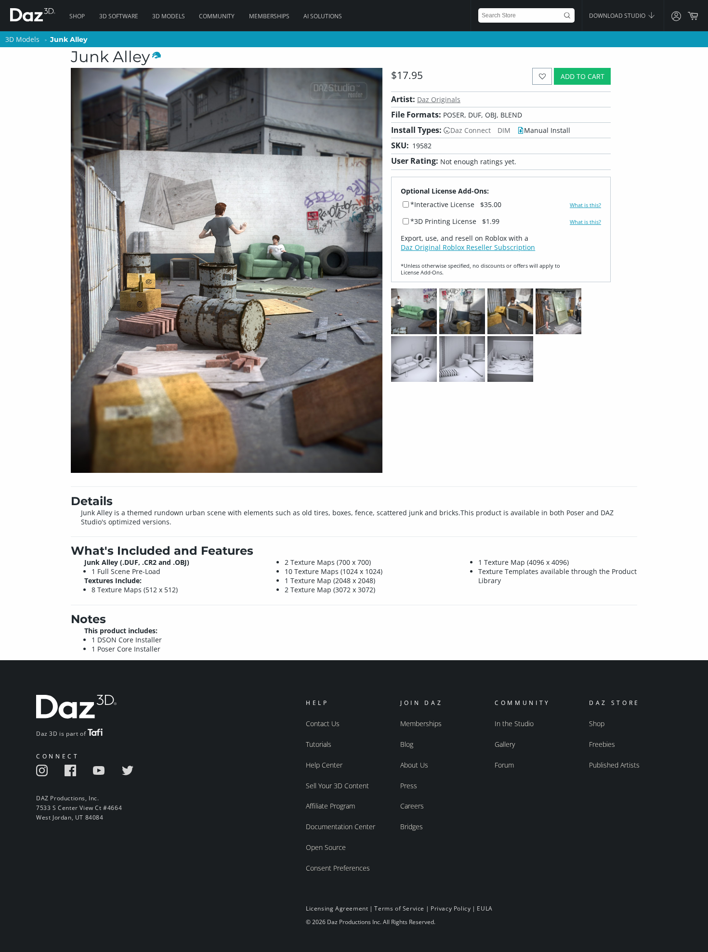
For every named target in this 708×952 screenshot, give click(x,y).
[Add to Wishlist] (542, 76)
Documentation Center (340, 826)
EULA (484, 908)
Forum (504, 764)
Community (217, 16)
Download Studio (618, 16)
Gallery (505, 744)
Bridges (411, 826)
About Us (414, 764)
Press (408, 785)
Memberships (269, 16)
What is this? (585, 205)
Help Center (324, 764)
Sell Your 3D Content (337, 785)
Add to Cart (582, 76)
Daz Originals (438, 99)
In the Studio (514, 723)
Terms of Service (399, 908)
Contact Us (323, 723)
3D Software (118, 16)
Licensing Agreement (337, 908)
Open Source (326, 847)
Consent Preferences (338, 868)
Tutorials (318, 744)
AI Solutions (322, 16)
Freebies (602, 744)
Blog (406, 744)
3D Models (168, 16)
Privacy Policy (451, 908)
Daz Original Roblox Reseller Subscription (468, 247)
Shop (77, 16)
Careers (412, 805)
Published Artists (614, 764)
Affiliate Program (330, 805)
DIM (504, 130)
